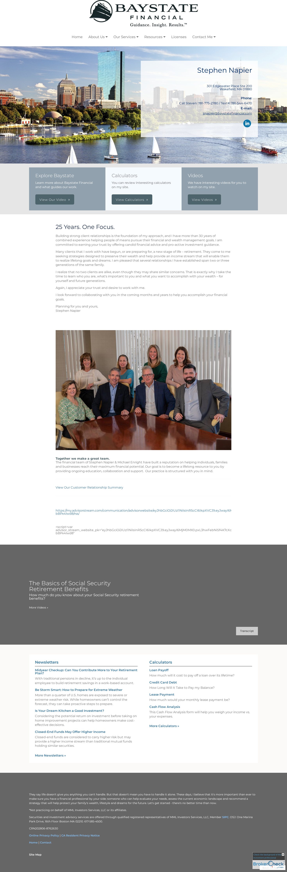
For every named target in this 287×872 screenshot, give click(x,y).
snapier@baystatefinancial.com (227, 113)
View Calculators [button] (130, 200)
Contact (45, 842)
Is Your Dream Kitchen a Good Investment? (69, 711)
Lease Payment (161, 694)
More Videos (38, 607)
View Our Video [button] (52, 200)
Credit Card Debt (163, 682)
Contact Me (202, 37)
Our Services (124, 37)
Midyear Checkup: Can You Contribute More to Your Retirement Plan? (86, 671)
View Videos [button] (202, 200)
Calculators (160, 662)
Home (77, 37)
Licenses (178, 37)
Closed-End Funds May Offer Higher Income (70, 732)
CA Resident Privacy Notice (80, 835)
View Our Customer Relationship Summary (90, 487)
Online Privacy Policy (44, 835)
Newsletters (46, 662)
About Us (96, 37)
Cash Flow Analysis (164, 707)
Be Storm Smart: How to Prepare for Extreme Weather (78, 690)
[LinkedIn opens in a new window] (247, 124)
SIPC (225, 817)
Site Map (35, 854)
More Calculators (164, 726)
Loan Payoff (158, 670)
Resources (153, 37)
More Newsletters (50, 755)
